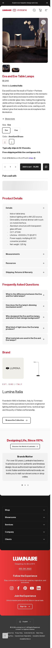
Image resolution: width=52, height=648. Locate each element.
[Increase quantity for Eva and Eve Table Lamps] (15, 167)
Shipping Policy (9, 636)
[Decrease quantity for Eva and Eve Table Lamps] (5, 167)
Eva (16, 130)
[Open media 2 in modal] (43, 22)
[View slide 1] (22, 485)
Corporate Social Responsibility (23, 636)
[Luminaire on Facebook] (18, 588)
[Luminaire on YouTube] (32, 588)
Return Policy (39, 633)
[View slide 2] (25, 485)
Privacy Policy (19, 633)
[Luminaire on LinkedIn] (39, 588)
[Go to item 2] (6, 68)
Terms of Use (10, 633)
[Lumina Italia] (25, 368)
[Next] (46, 3)
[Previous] (3, 3)
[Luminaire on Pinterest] (25, 588)
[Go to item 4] (15, 70)
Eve (6, 130)
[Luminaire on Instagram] (12, 588)
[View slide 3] (28, 485)
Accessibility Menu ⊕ (25, 639)
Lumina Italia (16, 86)
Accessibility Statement (39, 636)
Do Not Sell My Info (29, 633)
